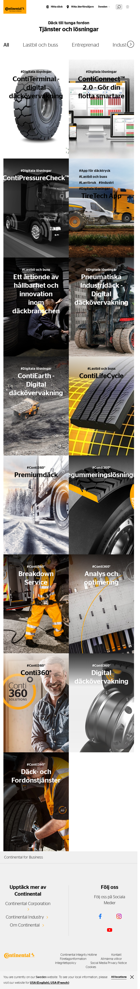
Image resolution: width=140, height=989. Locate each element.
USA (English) (39, 982)
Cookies (91, 967)
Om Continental (25, 925)
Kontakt (116, 954)
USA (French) (60, 982)
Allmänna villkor (111, 959)
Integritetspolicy (65, 963)
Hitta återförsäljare (82, 6)
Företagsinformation (73, 959)
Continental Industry (25, 917)
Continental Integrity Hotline (78, 954)
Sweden (102, 6)
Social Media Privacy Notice (108, 963)
